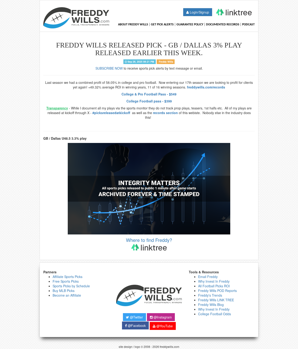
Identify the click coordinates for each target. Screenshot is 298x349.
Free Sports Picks (66, 281)
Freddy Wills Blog (211, 304)
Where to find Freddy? (149, 240)
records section (165, 112)
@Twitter (136, 317)
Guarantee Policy (189, 24)
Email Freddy (208, 276)
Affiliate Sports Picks (67, 276)
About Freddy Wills (133, 24)
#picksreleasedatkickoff (111, 112)
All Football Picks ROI (214, 286)
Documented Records (222, 24)
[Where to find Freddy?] (234, 12)
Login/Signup (199, 12)
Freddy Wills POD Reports (217, 290)
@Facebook (136, 325)
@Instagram (162, 317)
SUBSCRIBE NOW (109, 68)
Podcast (248, 24)
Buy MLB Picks (63, 290)
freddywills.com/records (206, 87)
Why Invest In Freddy (214, 281)
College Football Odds (214, 314)
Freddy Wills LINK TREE (216, 300)
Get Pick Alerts (162, 24)
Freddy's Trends (210, 295)
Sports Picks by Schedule (71, 286)
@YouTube (164, 326)
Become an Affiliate (67, 295)
